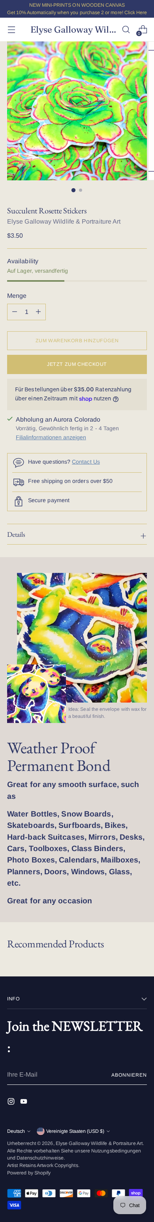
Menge (16, 295)
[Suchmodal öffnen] (126, 30)
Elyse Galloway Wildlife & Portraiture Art (63, 221)
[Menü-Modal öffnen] (11, 30)
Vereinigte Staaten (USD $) (75, 1131)
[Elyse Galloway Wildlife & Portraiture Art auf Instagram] (12, 1102)
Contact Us (86, 462)
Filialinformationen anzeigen (51, 437)
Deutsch (16, 1131)
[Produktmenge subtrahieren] (38, 312)
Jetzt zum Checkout (77, 364)
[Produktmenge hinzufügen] (15, 312)
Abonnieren (129, 1075)
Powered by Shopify (29, 1173)
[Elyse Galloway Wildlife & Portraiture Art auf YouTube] (24, 1102)
